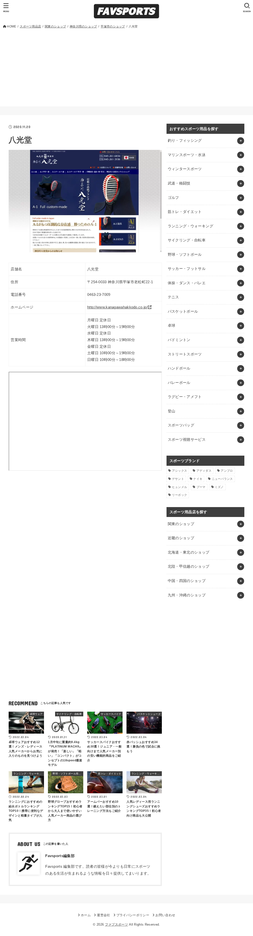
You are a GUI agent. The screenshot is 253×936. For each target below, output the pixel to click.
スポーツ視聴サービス (187, 440)
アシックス (179, 470)
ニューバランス (222, 479)
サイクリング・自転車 (187, 240)
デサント (178, 479)
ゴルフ (173, 198)
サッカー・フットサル (187, 269)
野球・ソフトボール (185, 255)
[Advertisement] (126, 66)
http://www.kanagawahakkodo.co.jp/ (117, 307)
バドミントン (179, 340)
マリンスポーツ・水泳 (187, 155)
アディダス (204, 470)
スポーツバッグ (181, 425)
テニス (173, 297)
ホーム (86, 915)
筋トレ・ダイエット (185, 212)
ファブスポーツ (116, 924)
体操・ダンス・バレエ (187, 283)
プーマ (201, 487)
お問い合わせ (165, 915)
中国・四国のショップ (187, 581)
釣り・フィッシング (185, 140)
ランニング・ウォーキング (190, 226)
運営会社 (103, 915)
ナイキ (197, 479)
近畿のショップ (181, 538)
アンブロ (227, 470)
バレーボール (179, 383)
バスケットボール (183, 311)
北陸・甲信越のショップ (189, 566)
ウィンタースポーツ (185, 169)
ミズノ (219, 487)
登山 (171, 411)
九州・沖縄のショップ (187, 595)
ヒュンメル (179, 487)
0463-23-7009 (98, 295)
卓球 (171, 326)
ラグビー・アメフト (185, 397)
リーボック (179, 495)
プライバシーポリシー (132, 915)
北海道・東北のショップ (189, 552)
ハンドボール (179, 368)
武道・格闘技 (179, 183)
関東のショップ (181, 524)
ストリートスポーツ (185, 354)
